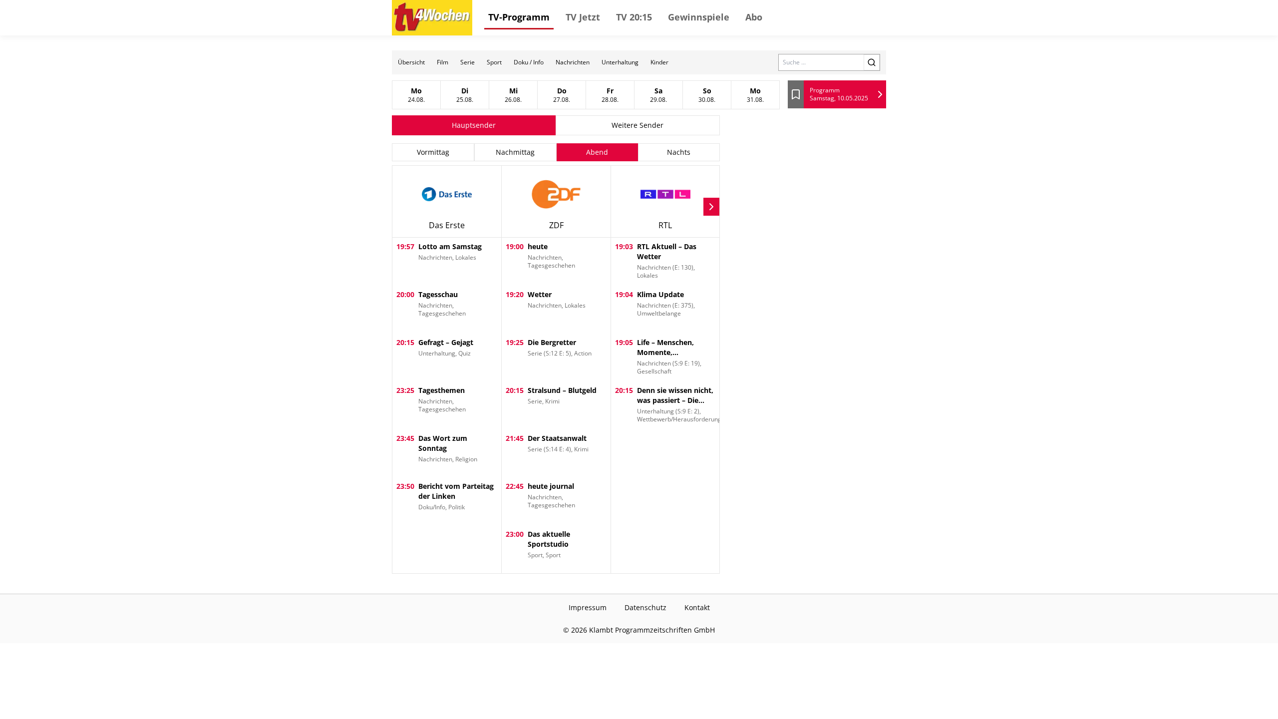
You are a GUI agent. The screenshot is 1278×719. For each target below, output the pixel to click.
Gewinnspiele (698, 17)
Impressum (588, 607)
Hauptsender (474, 125)
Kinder (659, 62)
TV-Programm (519, 17)
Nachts (678, 152)
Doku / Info (529, 62)
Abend (597, 152)
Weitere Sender (637, 125)
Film (442, 62)
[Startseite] (432, 17)
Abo (753, 17)
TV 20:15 (634, 17)
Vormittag (433, 152)
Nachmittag (515, 152)
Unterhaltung (620, 62)
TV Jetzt (583, 17)
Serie (467, 62)
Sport (494, 62)
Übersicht (411, 62)
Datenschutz (645, 607)
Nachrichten (573, 62)
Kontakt (697, 607)
